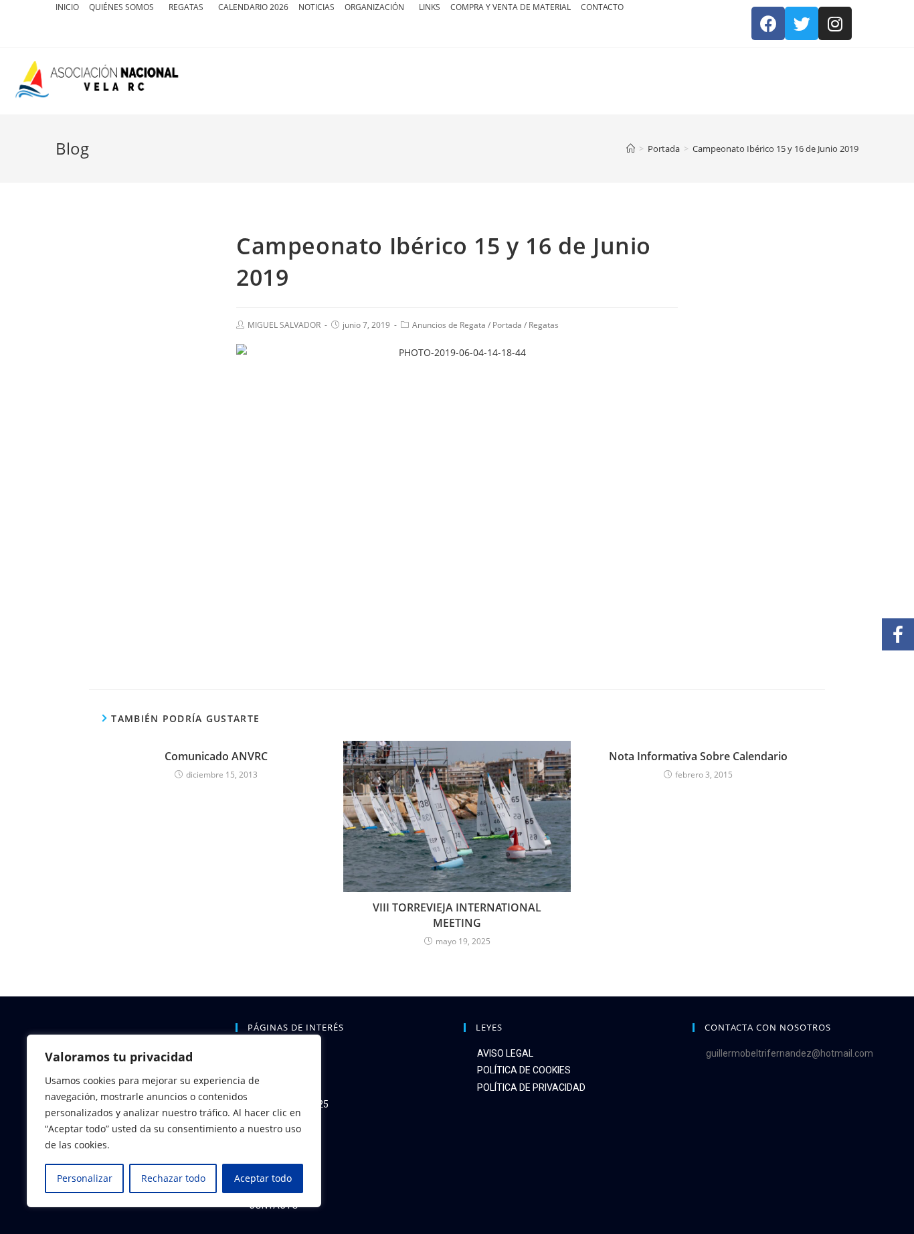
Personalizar (84, 1178)
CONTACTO (602, 7)
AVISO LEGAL (505, 1053)
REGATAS (187, 7)
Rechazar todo (173, 1178)
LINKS (429, 7)
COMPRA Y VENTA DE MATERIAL (510, 7)
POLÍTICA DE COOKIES (524, 1070)
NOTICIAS (316, 7)
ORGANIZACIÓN (375, 7)
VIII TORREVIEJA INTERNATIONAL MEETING (457, 915)
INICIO (67, 7)
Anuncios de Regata (449, 325)
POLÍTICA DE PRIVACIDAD (531, 1087)
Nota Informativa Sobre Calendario (698, 756)
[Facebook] (768, 23)
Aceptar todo (263, 1178)
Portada (507, 325)
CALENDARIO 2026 (253, 7)
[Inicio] (630, 149)
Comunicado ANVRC (216, 756)
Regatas (544, 325)
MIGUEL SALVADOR (284, 325)
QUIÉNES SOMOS (122, 7)
